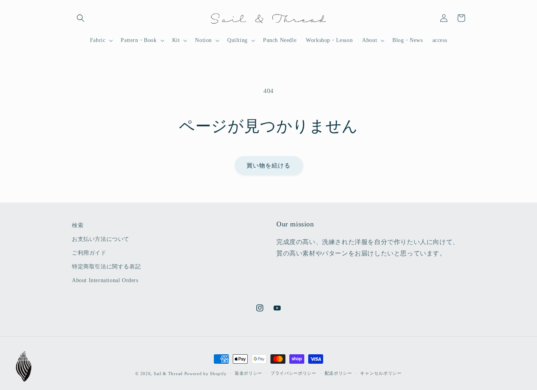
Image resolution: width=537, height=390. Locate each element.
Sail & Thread (168, 373)
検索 (77, 225)
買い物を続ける (268, 165)
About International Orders (105, 280)
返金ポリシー (248, 373)
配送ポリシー (338, 373)
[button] (80, 18)
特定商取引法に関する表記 (106, 267)
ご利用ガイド (89, 253)
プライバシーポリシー (293, 373)
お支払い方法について (100, 239)
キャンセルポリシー (380, 373)
